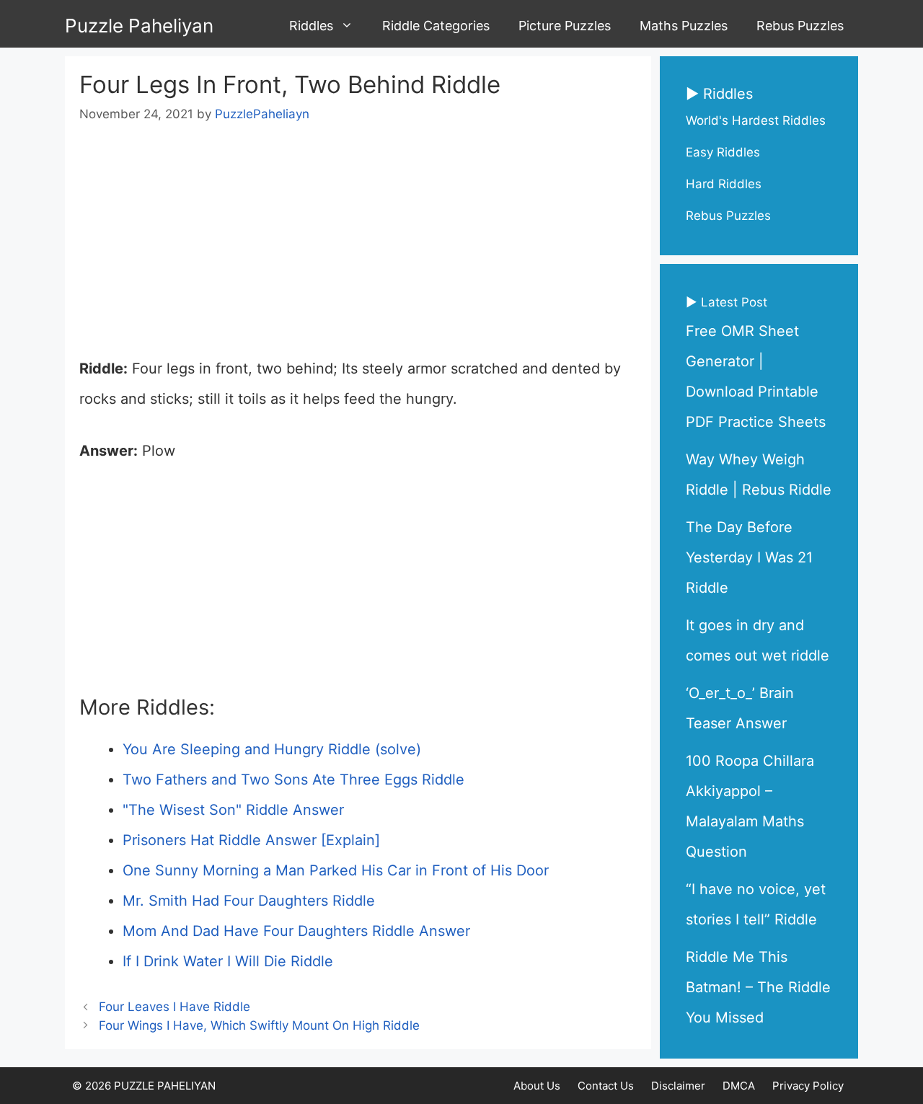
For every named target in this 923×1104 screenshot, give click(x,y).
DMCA (739, 1085)
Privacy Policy (808, 1085)
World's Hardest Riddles (756, 120)
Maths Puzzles (684, 25)
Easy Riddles (723, 152)
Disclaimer (678, 1085)
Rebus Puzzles (800, 25)
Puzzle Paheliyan (139, 25)
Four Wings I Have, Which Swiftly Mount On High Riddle (259, 1025)
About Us (536, 1085)
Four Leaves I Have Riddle (174, 1006)
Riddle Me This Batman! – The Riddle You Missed (758, 987)
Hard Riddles (723, 184)
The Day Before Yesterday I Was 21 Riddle (749, 557)
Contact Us (606, 1085)
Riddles (311, 25)
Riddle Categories (436, 25)
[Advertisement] (358, 247)
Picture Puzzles (564, 25)
